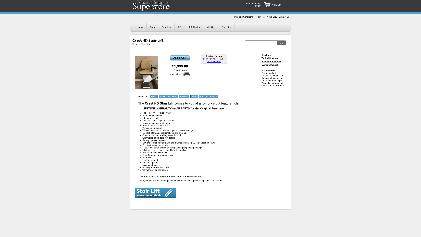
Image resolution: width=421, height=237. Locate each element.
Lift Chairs (194, 27)
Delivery (273, 17)
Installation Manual (271, 61)
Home (140, 27)
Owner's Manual (269, 65)
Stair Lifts (226, 27)
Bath (152, 27)
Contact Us (284, 17)
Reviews (184, 96)
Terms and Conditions (243, 17)
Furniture (166, 27)
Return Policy (261, 17)
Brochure (266, 55)
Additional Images (208, 96)
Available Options (168, 96)
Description (142, 96)
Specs (154, 96)
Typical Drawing (269, 58)
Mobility (211, 27)
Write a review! (214, 61)
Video (194, 96)
